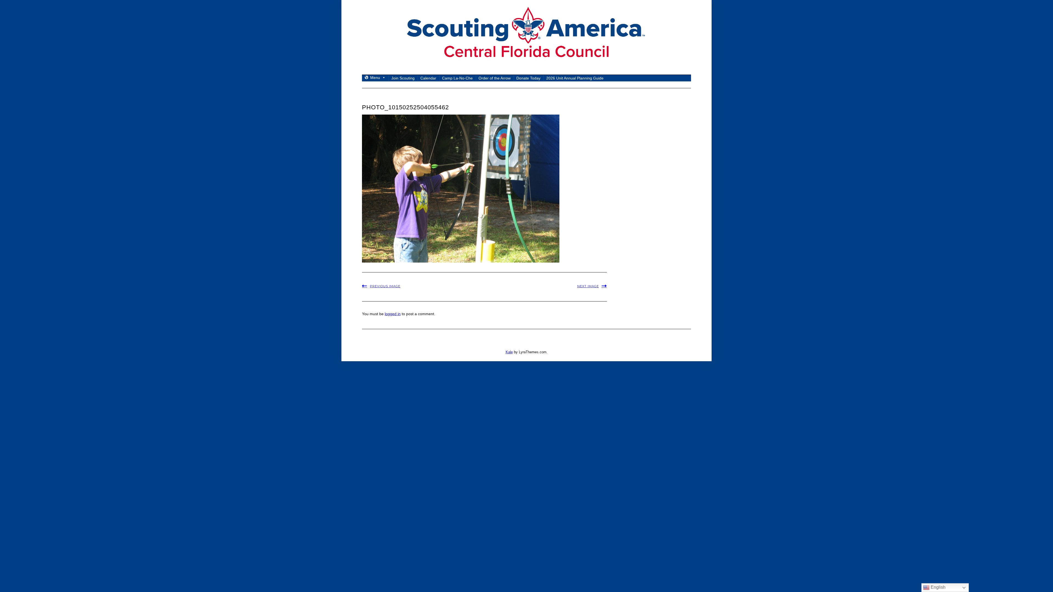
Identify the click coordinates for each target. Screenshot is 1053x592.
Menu (375, 77)
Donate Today (528, 78)
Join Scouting (403, 78)
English (938, 587)
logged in (393, 314)
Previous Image (385, 286)
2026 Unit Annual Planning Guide (575, 78)
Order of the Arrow (495, 78)
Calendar (428, 78)
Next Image (588, 286)
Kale (509, 352)
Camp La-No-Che (457, 78)
